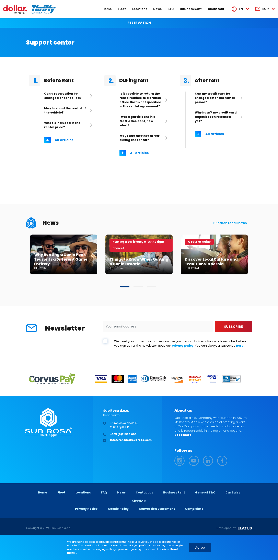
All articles (64, 140)
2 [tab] (138, 286)
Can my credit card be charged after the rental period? (215, 98)
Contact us (144, 492)
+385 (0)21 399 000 (123, 434)
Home (107, 9)
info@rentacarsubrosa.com (131, 440)
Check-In (139, 501)
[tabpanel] (63, 254)
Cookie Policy (118, 509)
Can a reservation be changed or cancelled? (63, 96)
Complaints (194, 509)
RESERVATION (139, 22)
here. (240, 346)
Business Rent (191, 9)
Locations (139, 9)
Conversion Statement (157, 509)
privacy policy (183, 346)
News (157, 9)
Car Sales (232, 492)
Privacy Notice (86, 509)
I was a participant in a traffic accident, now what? (137, 121)
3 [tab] (151, 286)
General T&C (205, 492)
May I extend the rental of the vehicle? (65, 110)
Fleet (122, 9)
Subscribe (233, 326)
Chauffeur (216, 9)
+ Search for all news (230, 223)
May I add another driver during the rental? (139, 138)
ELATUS (245, 528)
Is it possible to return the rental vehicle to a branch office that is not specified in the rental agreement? (140, 100)
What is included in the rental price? (62, 125)
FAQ (171, 9)
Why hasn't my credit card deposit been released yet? (216, 116)
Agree (200, 547)
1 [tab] (124, 286)
